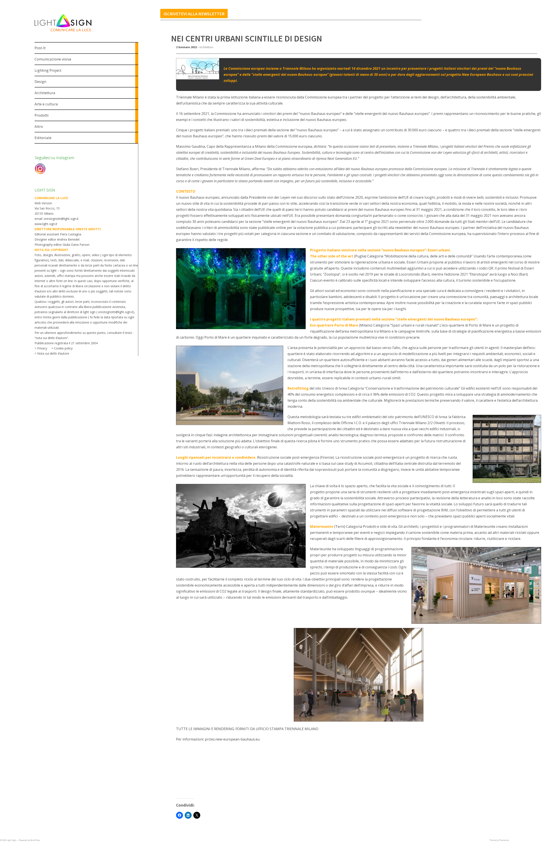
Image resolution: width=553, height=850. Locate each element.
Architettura (206, 47)
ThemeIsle (504, 840)
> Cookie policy (62, 348)
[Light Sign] (71, 32)
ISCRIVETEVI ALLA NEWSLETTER (194, 13)
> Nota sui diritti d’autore (52, 353)
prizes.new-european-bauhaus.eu (232, 739)
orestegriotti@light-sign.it (115, 312)
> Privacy (41, 348)
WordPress (35, 840)
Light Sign (11, 840)
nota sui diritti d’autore (51, 338)
